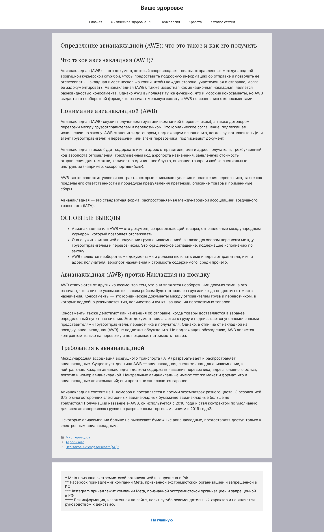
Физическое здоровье (128, 22)
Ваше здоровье (162, 7)
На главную (162, 520)
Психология (170, 22)
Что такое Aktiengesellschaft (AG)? (92, 447)
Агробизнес (75, 442)
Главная (95, 22)
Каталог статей (222, 22)
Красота (195, 22)
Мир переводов (78, 437)
